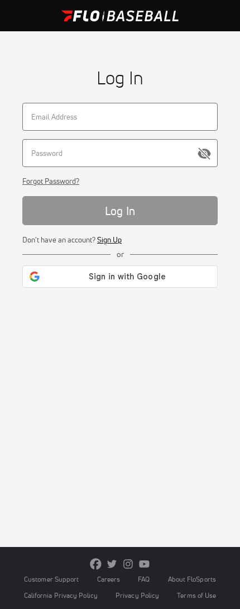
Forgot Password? (50, 181)
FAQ (144, 579)
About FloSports (192, 579)
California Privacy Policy (61, 595)
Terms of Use (196, 595)
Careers (109, 579)
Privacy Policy (137, 595)
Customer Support (51, 579)
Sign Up (109, 239)
